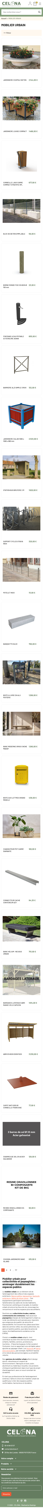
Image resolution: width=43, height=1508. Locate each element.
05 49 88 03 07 (10, 1446)
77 (16, 1270)
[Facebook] (17, 1500)
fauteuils (30, 1348)
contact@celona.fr (11, 1449)
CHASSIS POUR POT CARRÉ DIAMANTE (13, 850)
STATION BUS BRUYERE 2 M (13, 490)
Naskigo (33, 1505)
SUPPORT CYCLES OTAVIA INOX (13, 542)
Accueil (3, 18)
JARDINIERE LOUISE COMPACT (15, 131)
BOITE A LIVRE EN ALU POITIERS (12, 696)
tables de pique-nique (19, 1298)
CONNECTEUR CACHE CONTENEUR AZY (11, 901)
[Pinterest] (21, 1500)
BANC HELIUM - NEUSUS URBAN (12, 952)
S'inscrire (6, 1494)
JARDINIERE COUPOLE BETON (14, 80)
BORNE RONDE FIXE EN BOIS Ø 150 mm (15, 286)
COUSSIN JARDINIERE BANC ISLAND (14, 1260)
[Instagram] (25, 1500)
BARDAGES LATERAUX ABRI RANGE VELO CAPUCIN (14, 1004)
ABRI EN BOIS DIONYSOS (12, 1054)
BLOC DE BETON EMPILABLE (14, 234)
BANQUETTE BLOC (10, 644)
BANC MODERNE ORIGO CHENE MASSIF (15, 747)
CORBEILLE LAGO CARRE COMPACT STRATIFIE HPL (13, 183)
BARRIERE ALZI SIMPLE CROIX (14, 388)
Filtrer (8, 33)
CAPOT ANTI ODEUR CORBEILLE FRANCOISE (12, 1106)
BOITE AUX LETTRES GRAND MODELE (14, 799)
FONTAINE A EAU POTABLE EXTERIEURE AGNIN (13, 337)
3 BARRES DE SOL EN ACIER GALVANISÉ (14, 1158)
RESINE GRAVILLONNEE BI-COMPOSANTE (13, 1209)
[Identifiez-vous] (30, 3)
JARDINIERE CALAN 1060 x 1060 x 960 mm (13, 440)
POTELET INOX (9, 593)
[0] (34, 3)
